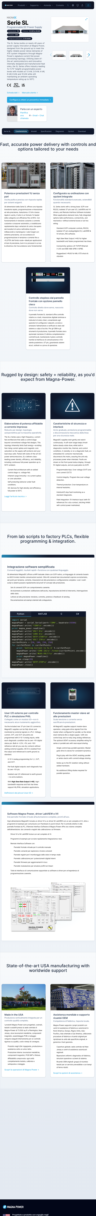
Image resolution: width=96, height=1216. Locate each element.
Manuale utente (29, 92)
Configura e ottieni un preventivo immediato (29, 100)
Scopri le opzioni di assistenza (66, 1073)
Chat (42, 115)
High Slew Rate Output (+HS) (68, 238)
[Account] (82, 5)
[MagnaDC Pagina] (26, 17)
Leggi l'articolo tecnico (14, 496)
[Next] (88, 54)
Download (82, 131)
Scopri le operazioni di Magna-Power (20, 1070)
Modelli (34, 131)
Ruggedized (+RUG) (64, 253)
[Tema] (78, 5)
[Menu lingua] (73, 5)
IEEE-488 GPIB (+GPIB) (74, 249)
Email (35, 115)
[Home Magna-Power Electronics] (48, 1207)
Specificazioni (46, 131)
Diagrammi (60, 131)
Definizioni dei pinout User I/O (17, 793)
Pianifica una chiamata (24, 115)
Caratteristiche (21, 131)
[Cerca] (67, 5)
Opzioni (71, 131)
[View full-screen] (86, 19)
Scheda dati (12, 92)
